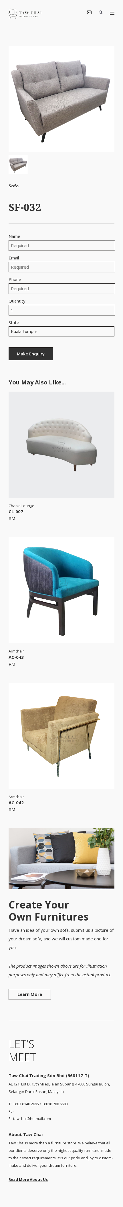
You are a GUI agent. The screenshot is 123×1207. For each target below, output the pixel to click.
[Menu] (112, 13)
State (14, 322)
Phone (15, 279)
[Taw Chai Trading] (25, 17)
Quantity (17, 301)
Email (14, 258)
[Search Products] (100, 13)
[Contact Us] (89, 13)
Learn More (29, 994)
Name (14, 236)
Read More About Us (28, 1179)
